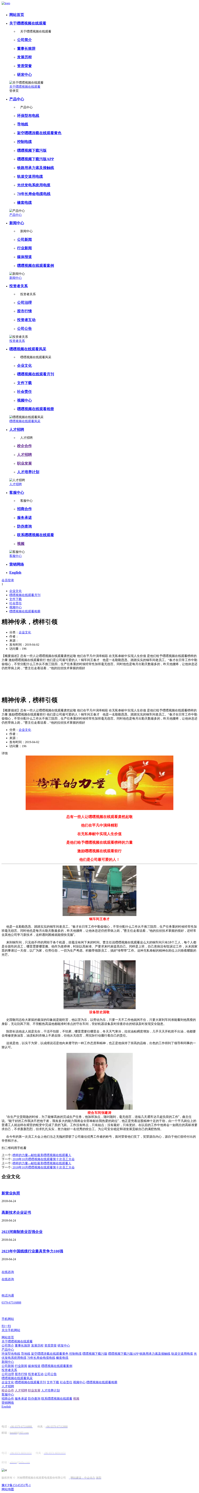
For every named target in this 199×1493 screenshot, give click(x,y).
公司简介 (24, 40)
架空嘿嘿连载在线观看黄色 (39, 133)
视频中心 (24, 400)
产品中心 (16, 99)
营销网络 (16, 564)
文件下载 (24, 383)
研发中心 (24, 75)
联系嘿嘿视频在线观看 (35, 535)
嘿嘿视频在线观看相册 (35, 409)
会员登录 (8, 580)
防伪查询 (24, 526)
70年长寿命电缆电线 (34, 194)
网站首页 (16, 15)
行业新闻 (24, 248)
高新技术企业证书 (16, 1212)
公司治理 (24, 302)
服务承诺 (24, 518)
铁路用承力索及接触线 (35, 168)
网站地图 (8, 1489)
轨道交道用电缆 (30, 176)
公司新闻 (24, 239)
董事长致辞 (26, 48)
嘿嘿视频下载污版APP (35, 159)
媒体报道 (24, 257)
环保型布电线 (28, 116)
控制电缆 (24, 142)
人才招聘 (16, 429)
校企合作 (24, 446)
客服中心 (16, 492)
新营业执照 (11, 1193)
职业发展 (24, 463)
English (15, 572)
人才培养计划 (28, 472)
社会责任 (24, 392)
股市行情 (24, 311)
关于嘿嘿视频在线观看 (27, 23)
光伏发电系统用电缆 (33, 185)
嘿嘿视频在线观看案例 (35, 266)
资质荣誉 (24, 66)
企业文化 (24, 365)
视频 (20, 544)
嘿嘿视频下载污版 (32, 150)
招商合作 (24, 509)
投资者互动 (26, 320)
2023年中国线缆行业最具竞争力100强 (32, 1251)
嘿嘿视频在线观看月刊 (35, 374)
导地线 (22, 124)
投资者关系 (18, 286)
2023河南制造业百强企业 (22, 1232)
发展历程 (24, 57)
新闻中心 (16, 223)
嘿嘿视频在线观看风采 (27, 349)
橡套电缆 (24, 203)
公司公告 (24, 329)
